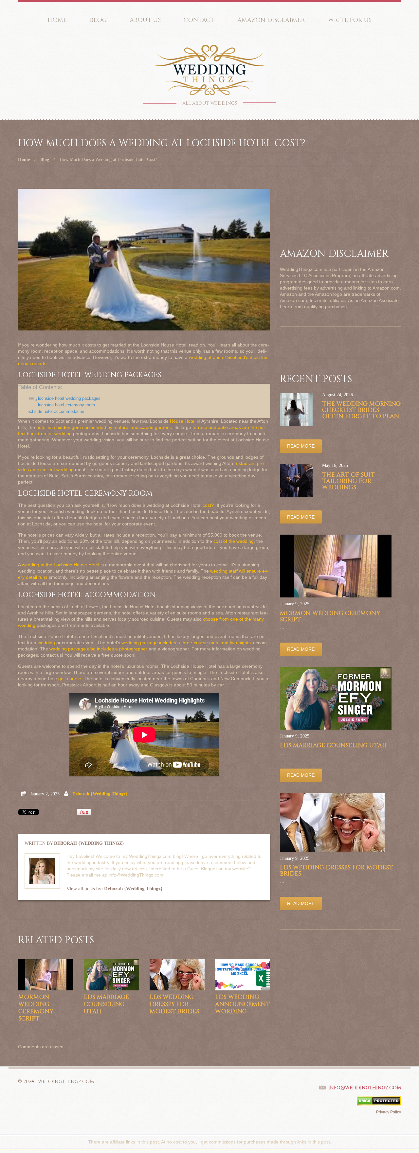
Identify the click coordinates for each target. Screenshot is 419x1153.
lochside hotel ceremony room (66, 405)
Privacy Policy (388, 1112)
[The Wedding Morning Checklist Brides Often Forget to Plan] (296, 409)
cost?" (209, 505)
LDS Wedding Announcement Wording (242, 1004)
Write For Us (350, 20)
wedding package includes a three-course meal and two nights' (186, 642)
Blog (98, 20)
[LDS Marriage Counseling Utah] (111, 974)
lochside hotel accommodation (55, 411)
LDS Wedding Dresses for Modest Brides (174, 1004)
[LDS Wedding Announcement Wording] (242, 974)
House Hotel (182, 421)
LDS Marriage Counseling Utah (106, 1004)
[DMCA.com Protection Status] (379, 1100)
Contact (199, 20)
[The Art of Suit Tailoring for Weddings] (296, 480)
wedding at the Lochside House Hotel (60, 564)
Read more (301, 446)
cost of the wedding (233, 541)
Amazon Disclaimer (271, 20)
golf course (69, 678)
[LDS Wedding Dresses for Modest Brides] (177, 974)
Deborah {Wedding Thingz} (99, 793)
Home (57, 20)
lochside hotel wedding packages (69, 398)
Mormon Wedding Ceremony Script (35, 1008)
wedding (46, 642)
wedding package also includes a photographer (98, 648)
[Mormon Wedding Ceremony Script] (45, 974)
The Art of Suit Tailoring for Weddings (348, 481)
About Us (145, 20)
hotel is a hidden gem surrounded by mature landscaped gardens (104, 427)
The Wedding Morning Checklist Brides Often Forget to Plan (361, 410)
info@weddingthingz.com (364, 1088)
